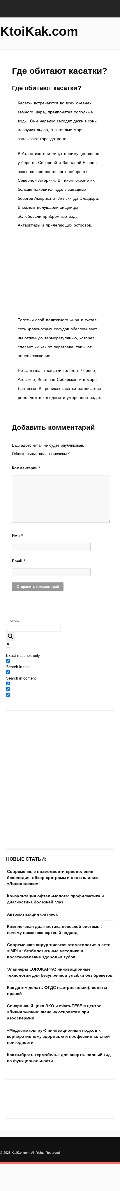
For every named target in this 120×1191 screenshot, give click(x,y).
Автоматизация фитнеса (32, 914)
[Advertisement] (60, 273)
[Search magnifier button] (10, 636)
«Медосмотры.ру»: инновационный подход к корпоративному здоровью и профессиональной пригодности (58, 1036)
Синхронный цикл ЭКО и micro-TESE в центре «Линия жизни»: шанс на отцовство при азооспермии (54, 1011)
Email (18, 561)
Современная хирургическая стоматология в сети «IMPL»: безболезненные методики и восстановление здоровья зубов (59, 950)
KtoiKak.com (39, 31)
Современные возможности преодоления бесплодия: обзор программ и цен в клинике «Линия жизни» (53, 877)
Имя (17, 536)
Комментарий (26, 468)
